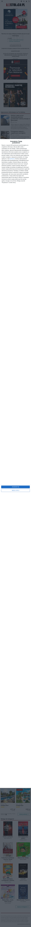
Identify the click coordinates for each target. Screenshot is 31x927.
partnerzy (12, 158)
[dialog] (15, 463)
